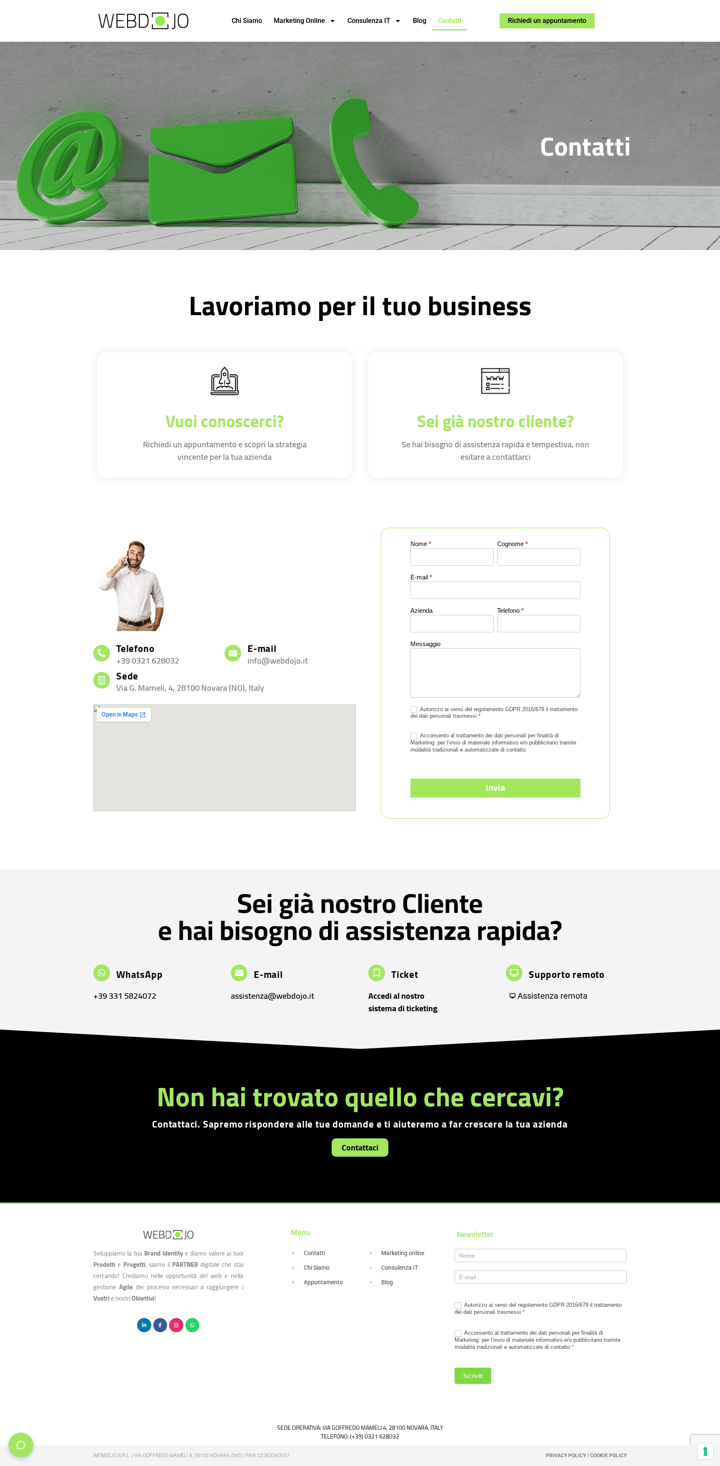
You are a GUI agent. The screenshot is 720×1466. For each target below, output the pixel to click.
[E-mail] (233, 653)
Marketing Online (299, 21)
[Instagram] (176, 1325)
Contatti (449, 21)
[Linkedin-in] (144, 1325)
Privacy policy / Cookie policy (586, 1455)
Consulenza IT (369, 21)
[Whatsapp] (192, 1325)
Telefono (135, 648)
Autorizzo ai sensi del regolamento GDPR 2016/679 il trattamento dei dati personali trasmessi (494, 712)
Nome (420, 544)
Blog (419, 21)
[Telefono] (101, 653)
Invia (495, 787)
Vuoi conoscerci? (224, 421)
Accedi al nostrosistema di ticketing (403, 1002)
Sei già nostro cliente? (495, 421)
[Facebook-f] (160, 1325)
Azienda (421, 610)
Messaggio (425, 644)
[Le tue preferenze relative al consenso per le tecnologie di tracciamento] (705, 1451)
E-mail (262, 648)
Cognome (512, 544)
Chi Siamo (247, 21)
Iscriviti (472, 1375)
